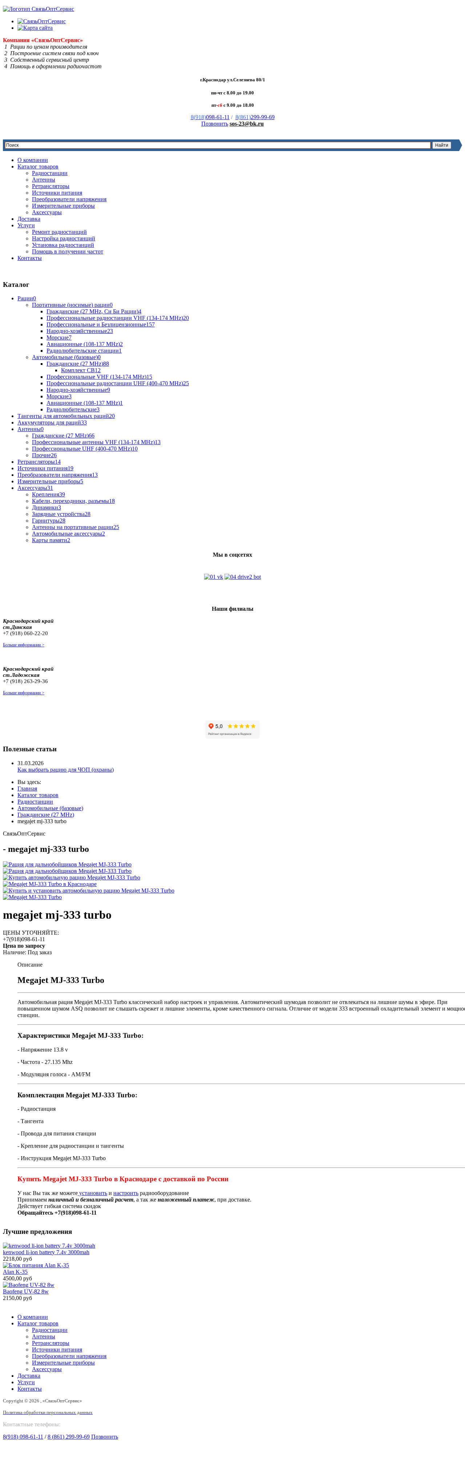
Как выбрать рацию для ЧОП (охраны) (65, 770)
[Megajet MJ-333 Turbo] (32, 897)
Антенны (43, 179)
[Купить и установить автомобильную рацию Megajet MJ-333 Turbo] (88, 890)
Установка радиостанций (63, 245)
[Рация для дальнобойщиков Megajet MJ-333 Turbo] (67, 864)
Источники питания (57, 193)
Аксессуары (47, 212)
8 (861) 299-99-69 (69, 1437)
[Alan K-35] (36, 1265)
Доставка (28, 219)
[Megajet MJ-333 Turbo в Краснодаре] (50, 884)
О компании (32, 160)
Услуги (26, 225)
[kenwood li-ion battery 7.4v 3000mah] (49, 1246)
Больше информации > (23, 644)
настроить (125, 1193)
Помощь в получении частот (67, 251)
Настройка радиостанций (63, 238)
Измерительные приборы (63, 206)
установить (92, 1193)
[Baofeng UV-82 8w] (28, 1285)
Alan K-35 (15, 1272)
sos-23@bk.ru (247, 124)
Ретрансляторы (50, 186)
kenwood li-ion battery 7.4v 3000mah (46, 1252)
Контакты (29, 258)
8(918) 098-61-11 (23, 1437)
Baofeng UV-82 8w (26, 1291)
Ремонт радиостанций (59, 232)
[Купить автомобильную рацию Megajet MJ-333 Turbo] (71, 877)
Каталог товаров (37, 166)
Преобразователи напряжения (69, 199)
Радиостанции (50, 173)
